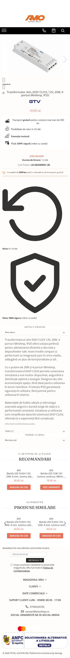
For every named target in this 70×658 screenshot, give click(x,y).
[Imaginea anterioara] (3, 80)
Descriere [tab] (10, 332)
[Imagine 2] (6, 84)
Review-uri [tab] (10, 440)
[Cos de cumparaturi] (53, 29)
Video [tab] (9, 431)
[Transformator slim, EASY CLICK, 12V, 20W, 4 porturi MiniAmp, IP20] (35, 56)
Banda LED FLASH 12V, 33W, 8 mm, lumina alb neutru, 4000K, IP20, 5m (19, 475)
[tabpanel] (35, 56)
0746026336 (36, 606)
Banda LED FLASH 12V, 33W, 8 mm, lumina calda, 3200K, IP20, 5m (19, 523)
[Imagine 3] (9, 84)
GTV (19, 470)
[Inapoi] (2, 93)
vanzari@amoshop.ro (37, 611)
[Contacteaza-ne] (44, 29)
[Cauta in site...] (62, 29)
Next (65, 59)
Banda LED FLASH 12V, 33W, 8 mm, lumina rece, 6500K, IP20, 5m (51, 523)
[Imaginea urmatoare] (3, 87)
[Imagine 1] (3, 84)
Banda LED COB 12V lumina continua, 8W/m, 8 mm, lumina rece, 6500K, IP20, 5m (51, 475)
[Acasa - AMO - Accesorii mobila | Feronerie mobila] (35, 19)
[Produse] (4, 31)
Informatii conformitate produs (20, 423)
